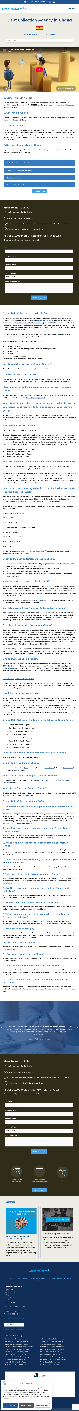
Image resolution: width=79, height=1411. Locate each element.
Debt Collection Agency (21, 1278)
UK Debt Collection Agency (49, 1364)
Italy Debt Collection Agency (15, 1364)
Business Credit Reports (39, 1278)
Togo (15, 770)
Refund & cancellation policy (14, 1330)
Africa (26, 768)
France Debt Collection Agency (16, 1354)
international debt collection (35, 705)
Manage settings (42, 1405)
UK (16, 783)
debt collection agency (45, 320)
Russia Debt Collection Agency (51, 1352)
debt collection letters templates (34, 420)
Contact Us (61, 1278)
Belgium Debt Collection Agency (16, 1341)
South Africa (50, 780)
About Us (52, 1278)
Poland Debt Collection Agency (51, 1344)
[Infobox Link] (16, 1174)
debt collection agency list (35, 398)
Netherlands (7, 783)
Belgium (68, 780)
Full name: (9, 248)
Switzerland (60, 780)
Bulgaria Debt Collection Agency (16, 1344)
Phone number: (11, 265)
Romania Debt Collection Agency (52, 1349)
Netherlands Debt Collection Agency (53, 1339)
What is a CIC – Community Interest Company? (18, 1237)
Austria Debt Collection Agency (16, 1339)
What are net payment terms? (56, 1233)
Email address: (11, 256)
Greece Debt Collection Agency (16, 1359)
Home (9, 1278)
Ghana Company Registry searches (30, 551)
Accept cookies (10, 1405)
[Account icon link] (54, 2)
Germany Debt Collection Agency (17, 1357)
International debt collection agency (30, 323)
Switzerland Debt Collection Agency (53, 1359)
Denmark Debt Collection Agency (17, 1349)
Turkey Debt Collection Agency (51, 1362)
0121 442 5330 (31, 236)
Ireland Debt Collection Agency (16, 1362)
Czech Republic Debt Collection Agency (19, 1347)
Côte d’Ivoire (49, 768)
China (43, 780)
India (38, 780)
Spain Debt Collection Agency (50, 1354)
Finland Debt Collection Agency (16, 1352)
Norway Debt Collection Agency (51, 1341)
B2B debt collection (42, 600)
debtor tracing (42, 685)
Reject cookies (26, 1405)
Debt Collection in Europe (14, 1336)
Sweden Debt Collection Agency (51, 1357)
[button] (35, 2)
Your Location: (10, 273)
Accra (45, 118)
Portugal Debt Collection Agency (52, 1347)
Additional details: (12, 282)
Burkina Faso (68, 768)
